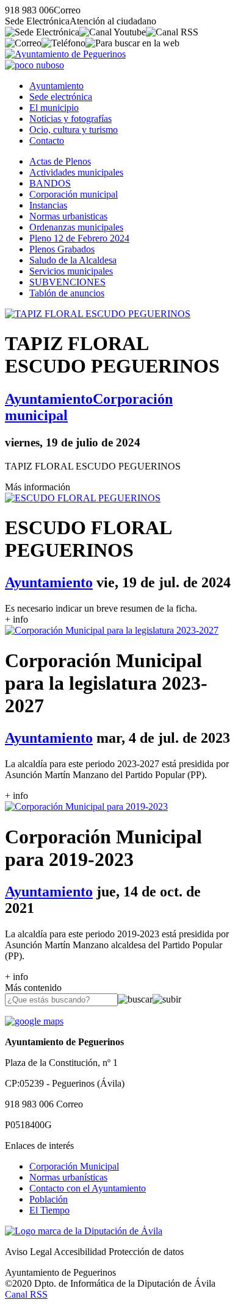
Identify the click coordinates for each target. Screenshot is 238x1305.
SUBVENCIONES (67, 282)
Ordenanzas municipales (76, 227)
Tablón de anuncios (66, 293)
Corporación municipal (73, 194)
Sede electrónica (60, 96)
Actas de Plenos (60, 161)
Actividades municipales (76, 172)
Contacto (46, 140)
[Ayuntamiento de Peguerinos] (65, 54)
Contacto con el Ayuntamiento (87, 1188)
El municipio (54, 107)
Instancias (48, 205)
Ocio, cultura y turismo (73, 129)
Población (48, 1199)
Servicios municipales (71, 271)
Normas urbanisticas (68, 216)
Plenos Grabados (62, 249)
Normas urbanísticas (68, 1177)
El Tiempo (49, 1210)
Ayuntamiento (56, 85)
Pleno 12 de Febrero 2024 (79, 238)
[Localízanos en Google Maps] (34, 1021)
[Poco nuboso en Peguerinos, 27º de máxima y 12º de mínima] (34, 65)
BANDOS (50, 183)
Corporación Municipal (74, 1166)
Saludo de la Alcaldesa (73, 260)
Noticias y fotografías (70, 118)
